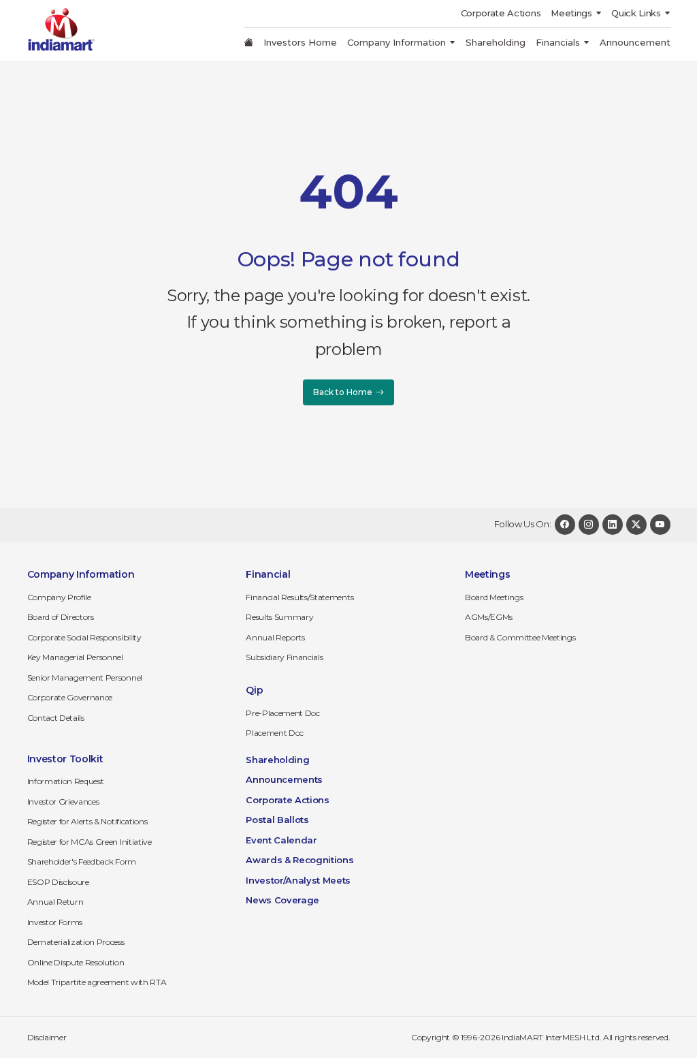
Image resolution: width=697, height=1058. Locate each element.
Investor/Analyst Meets (298, 880)
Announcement (635, 42)
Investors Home (300, 42)
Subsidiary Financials (284, 657)
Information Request (65, 781)
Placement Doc (275, 733)
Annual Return (55, 902)
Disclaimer (47, 1037)
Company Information (396, 42)
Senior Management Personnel (84, 677)
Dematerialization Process (76, 942)
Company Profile (59, 597)
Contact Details (55, 718)
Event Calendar (281, 840)
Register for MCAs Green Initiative (89, 842)
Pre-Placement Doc (283, 713)
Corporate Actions (501, 12)
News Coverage (282, 899)
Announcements (284, 779)
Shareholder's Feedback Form (81, 861)
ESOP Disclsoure (58, 882)
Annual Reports (275, 637)
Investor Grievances (63, 801)
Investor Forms (55, 922)
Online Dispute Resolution (76, 962)
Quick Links (635, 12)
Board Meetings (494, 597)
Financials (558, 42)
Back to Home (342, 392)
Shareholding (495, 42)
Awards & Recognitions (299, 859)
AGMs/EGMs (489, 617)
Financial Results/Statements (299, 597)
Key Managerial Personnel (75, 657)
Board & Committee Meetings (520, 637)
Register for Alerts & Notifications (87, 821)
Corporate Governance (70, 697)
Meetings (571, 12)
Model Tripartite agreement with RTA (97, 982)
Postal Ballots (277, 819)
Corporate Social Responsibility (84, 637)
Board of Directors (60, 617)
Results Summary (279, 617)
